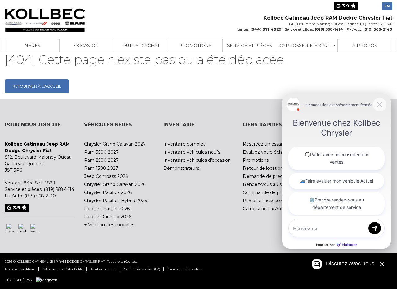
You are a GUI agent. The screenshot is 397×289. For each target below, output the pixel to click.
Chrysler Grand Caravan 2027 (115, 144)
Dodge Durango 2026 (107, 216)
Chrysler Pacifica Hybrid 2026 (115, 200)
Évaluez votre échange (268, 152)
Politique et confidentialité (62, 269)
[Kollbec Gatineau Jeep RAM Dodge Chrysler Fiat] (45, 16)
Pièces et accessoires (266, 200)
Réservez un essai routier (270, 144)
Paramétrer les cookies (184, 269)
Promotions (195, 45)
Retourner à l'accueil (36, 86)
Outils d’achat (141, 45)
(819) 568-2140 (377, 29)
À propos (364, 45)
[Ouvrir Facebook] (10, 228)
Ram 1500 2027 (101, 168)
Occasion (86, 45)
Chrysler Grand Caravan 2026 (114, 184)
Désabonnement (103, 269)
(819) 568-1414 (329, 29)
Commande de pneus (266, 192)
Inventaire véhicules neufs (191, 152)
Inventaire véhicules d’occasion (197, 160)
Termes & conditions (20, 269)
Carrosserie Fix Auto (307, 45)
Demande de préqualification (274, 176)
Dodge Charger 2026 (107, 208)
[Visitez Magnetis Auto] (48, 279)
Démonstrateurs (181, 168)
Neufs (32, 45)
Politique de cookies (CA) (141, 269)
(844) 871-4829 (265, 29)
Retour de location (263, 168)
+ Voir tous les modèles (109, 225)
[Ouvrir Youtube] (34, 228)
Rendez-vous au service (269, 184)
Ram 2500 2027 (101, 160)
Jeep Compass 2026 (106, 176)
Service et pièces (249, 45)
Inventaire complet (184, 144)
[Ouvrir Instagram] (22, 228)
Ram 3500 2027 (101, 152)
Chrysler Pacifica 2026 (108, 192)
